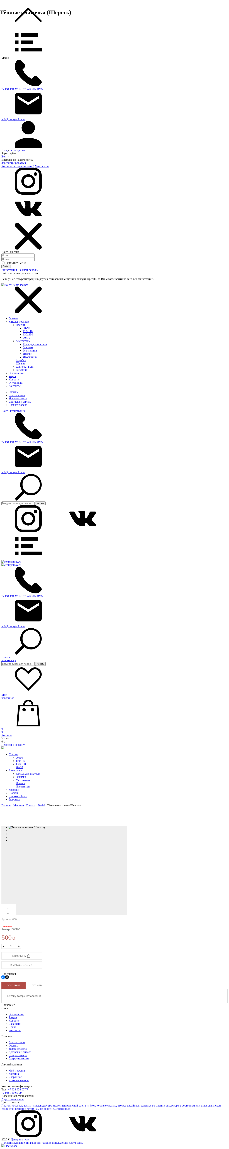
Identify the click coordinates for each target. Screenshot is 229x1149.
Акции (13, 1017)
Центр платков (20, 1139)
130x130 (28, 334)
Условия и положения (54, 1142)
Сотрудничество (19, 1058)
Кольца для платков (35, 344)
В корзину (19, 956)
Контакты (15, 1030)
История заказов (19, 1080)
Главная (13, 318)
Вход (4, 150)
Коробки (21, 360)
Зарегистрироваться (13, 162)
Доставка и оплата (20, 401)
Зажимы (28, 347)
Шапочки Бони (25, 366)
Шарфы (20, 363)
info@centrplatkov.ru (13, 119)
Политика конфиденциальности (21, 1142)
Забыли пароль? (28, 269)
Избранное (15, 1076)
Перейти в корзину (13, 744)
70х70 (26, 337)
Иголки (27, 353)
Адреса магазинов (12, 1099)
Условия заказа (18, 398)
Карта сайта (76, 1142)
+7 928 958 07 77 (11, 88)
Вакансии (15, 1023)
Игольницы (30, 356)
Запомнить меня (15, 262)
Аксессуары (23, 340)
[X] (7, 977)
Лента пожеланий (23, 166)
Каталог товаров (19, 321)
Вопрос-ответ (17, 395)
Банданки (22, 369)
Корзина (6, 166)
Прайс (12, 1026)
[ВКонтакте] (3, 977)
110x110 (28, 331)
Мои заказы (42, 166)
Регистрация (17, 150)
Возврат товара (18, 404)
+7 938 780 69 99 (33, 88)
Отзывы (13, 391)
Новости (14, 1020)
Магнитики (30, 350)
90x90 (26, 328)
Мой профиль (17, 1070)
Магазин (18, 805)
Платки (20, 324)
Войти (5, 156)
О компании (16, 1014)
